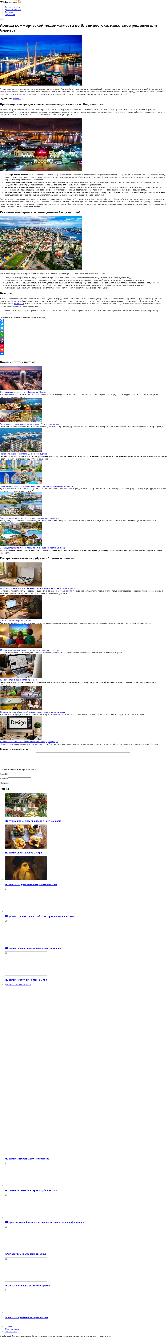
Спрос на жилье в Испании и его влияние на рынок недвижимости (30, 518)
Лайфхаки (9, 12)
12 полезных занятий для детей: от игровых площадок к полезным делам (32, 712)
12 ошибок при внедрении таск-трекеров (18, 680)
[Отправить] (84, 353)
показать (17, 98)
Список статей (11, 1331)
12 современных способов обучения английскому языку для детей (30, 650)
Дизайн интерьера (13, 9)
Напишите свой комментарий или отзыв (18, 769)
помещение (19, 303)
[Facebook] (84, 320)
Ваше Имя (4, 774)
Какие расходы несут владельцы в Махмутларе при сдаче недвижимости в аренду (36, 486)
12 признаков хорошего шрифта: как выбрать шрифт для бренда (29, 741)
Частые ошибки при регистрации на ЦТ (17, 620)
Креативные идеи (12, 7)
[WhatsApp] (84, 335)
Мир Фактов (10, 14)
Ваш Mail (4, 778)
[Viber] (84, 339)
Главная (8, 1326)
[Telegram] (84, 328)
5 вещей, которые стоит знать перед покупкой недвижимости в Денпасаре (33, 548)
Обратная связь (12, 1329)
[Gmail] (84, 350)
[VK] (84, 331)
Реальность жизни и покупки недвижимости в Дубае (23, 454)
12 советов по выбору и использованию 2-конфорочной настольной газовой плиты (37, 588)
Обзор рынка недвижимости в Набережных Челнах (23, 392)
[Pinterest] (84, 346)
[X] (84, 342)
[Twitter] (84, 324)
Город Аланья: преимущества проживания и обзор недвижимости (29, 424)
